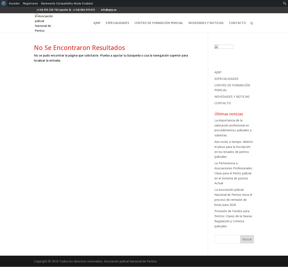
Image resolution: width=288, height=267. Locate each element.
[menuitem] (3, 3)
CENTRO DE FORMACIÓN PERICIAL (159, 23)
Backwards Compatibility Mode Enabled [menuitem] (67, 3)
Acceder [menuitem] (14, 3)
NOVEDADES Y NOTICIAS (205, 23)
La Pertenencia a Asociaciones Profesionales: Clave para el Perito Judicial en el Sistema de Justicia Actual (233, 173)
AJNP (96, 23)
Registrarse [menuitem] (30, 3)
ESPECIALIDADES (117, 23)
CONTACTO (237, 23)
